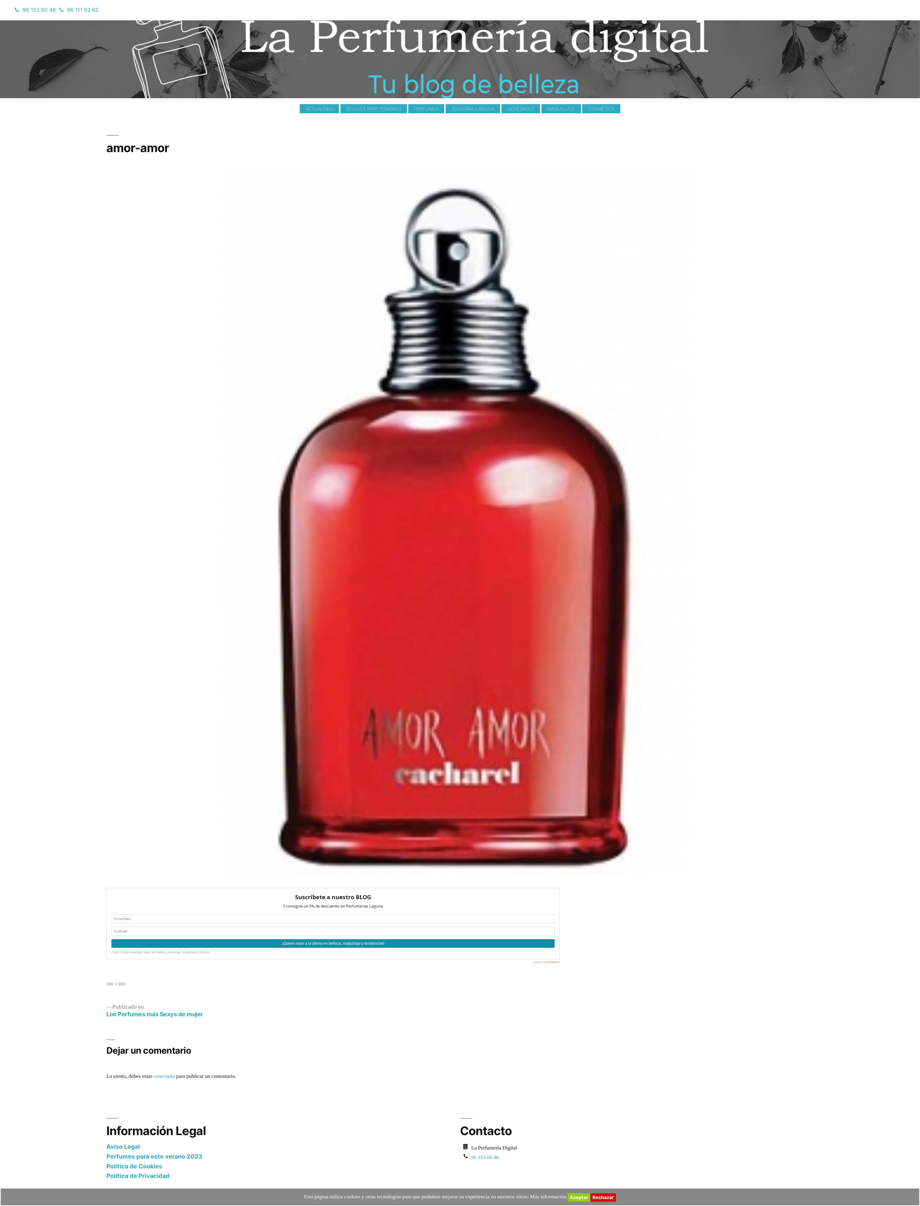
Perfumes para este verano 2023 (154, 1156)
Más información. (549, 1196)
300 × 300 (115, 984)
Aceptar (579, 1197)
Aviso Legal (123, 1146)
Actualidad (319, 109)
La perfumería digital (133, 23)
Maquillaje (561, 109)
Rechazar (603, 1197)
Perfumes (426, 109)
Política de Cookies (134, 1166)
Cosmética (601, 109)
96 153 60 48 (39, 10)
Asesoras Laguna (473, 109)
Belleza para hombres (373, 109)
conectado (164, 1076)
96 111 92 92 (82, 10)
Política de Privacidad (138, 1175)
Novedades (520, 109)
